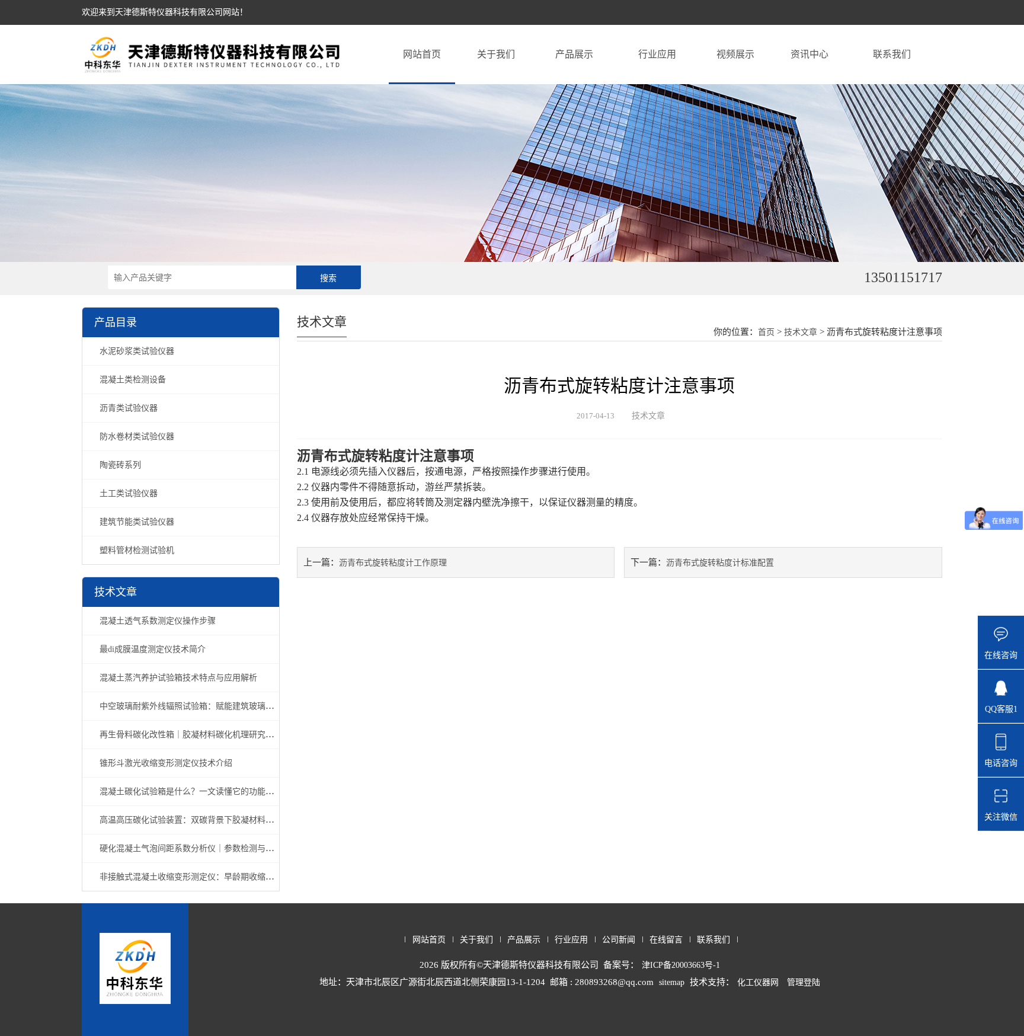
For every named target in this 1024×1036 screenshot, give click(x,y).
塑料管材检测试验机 (137, 550)
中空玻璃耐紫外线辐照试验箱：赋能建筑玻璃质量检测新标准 (212, 706)
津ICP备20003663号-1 (681, 965)
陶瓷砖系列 (120, 465)
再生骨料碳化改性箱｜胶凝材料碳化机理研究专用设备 (199, 734)
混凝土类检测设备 (133, 379)
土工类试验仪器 (129, 493)
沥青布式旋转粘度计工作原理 (393, 562)
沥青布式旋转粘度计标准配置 (720, 562)
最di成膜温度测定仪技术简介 (153, 649)
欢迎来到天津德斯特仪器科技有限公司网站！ (165, 12)
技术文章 (800, 332)
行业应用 (657, 54)
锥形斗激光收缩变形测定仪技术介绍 (166, 763)
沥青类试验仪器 (129, 408)
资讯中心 (809, 54)
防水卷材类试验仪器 (137, 436)
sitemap (671, 982)
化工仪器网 (758, 982)
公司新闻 (618, 939)
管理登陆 (803, 982)
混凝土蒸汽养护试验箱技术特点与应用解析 (178, 677)
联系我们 (892, 54)
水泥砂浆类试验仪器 (137, 351)
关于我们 (496, 54)
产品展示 (574, 54)
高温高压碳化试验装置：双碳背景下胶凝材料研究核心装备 (207, 820)
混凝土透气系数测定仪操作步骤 (158, 620)
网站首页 (422, 54)
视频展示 (735, 54)
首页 (766, 332)
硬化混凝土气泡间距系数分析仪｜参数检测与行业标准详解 (207, 848)
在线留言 (666, 939)
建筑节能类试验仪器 (137, 521)
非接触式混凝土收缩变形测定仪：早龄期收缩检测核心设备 (207, 876)
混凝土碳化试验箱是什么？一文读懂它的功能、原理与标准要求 (216, 791)
